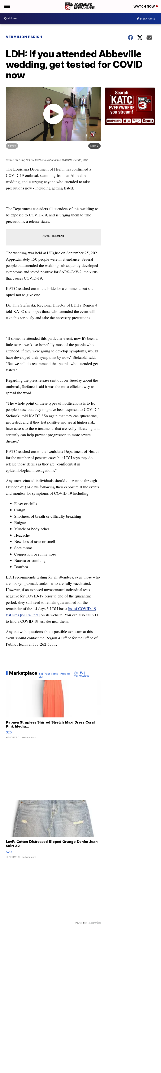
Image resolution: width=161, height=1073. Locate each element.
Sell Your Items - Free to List (54, 675)
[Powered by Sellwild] (94, 922)
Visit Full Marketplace (82, 674)
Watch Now (145, 6)
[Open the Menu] (7, 6)
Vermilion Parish (24, 37)
